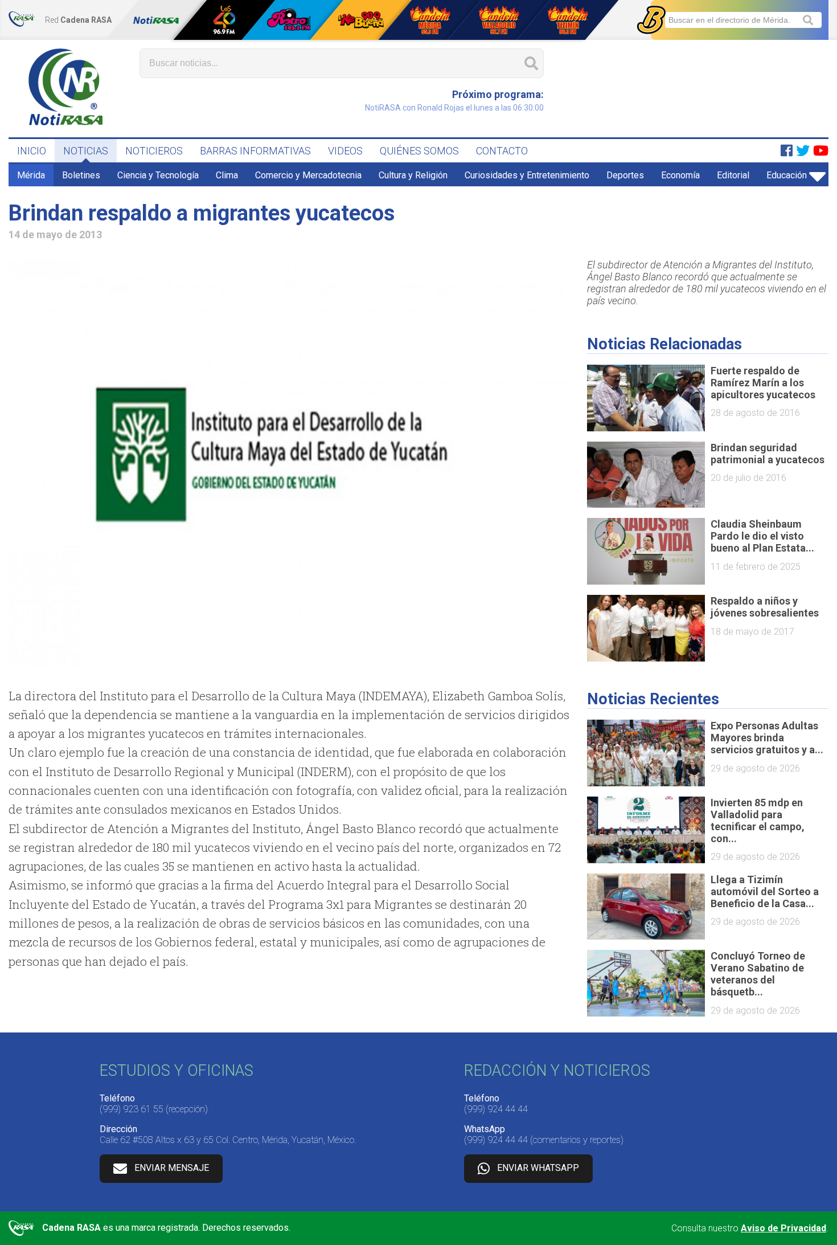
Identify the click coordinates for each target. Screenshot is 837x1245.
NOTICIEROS (154, 151)
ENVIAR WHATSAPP (538, 1167)
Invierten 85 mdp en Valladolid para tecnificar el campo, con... (758, 820)
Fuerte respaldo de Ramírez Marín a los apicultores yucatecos (763, 383)
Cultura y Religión (413, 175)
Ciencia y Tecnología (158, 175)
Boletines (81, 175)
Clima (227, 175)
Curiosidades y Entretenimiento (527, 175)
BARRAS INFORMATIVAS (255, 151)
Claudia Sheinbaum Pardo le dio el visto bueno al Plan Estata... (762, 536)
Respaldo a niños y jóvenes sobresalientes (765, 607)
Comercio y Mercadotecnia (308, 175)
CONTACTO (502, 151)
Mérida (31, 175)
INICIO (31, 151)
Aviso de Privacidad (783, 1228)
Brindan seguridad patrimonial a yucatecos (767, 454)
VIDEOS (345, 151)
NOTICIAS (85, 151)
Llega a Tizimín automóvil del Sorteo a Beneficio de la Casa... (765, 891)
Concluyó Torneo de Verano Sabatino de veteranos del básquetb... (758, 974)
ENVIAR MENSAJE (171, 1167)
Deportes (625, 175)
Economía (680, 175)
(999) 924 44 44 (496, 1109)
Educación (786, 175)
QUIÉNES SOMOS (419, 151)
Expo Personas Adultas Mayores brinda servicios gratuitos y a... (767, 738)
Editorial (733, 175)
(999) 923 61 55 (131, 1109)
